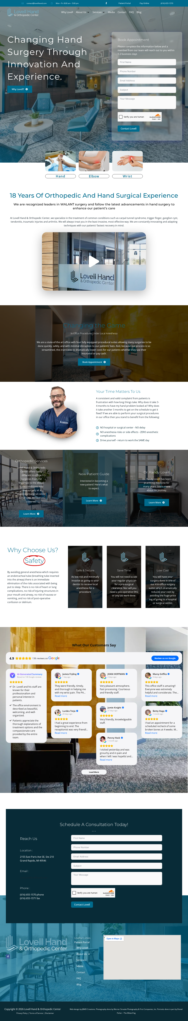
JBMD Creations (88, 1009)
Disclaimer (49, 1013)
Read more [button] (61, 696)
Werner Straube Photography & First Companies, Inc (135, 1009)
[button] (82, 12)
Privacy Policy (21, 1013)
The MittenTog (130, 1013)
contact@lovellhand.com (33, 877)
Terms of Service (36, 1013)
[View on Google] (58, 675)
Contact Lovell (128, 128)
